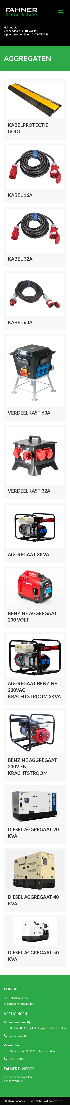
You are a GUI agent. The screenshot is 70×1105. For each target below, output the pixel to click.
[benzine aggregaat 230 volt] (35, 597)
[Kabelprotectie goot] (35, 109)
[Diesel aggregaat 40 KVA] (35, 880)
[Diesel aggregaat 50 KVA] (35, 941)
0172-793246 (40, 34)
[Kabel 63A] (35, 301)
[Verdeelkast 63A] (35, 377)
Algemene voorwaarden (19, 1003)
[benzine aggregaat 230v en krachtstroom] (35, 744)
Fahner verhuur (13, 1081)
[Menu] (60, 12)
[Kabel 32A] (35, 237)
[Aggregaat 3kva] (35, 533)
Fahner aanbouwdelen (18, 1077)
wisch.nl (60, 1101)
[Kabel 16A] (35, 173)
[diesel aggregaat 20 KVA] (35, 814)
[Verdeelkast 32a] (35, 462)
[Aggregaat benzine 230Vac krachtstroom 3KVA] (35, 668)
